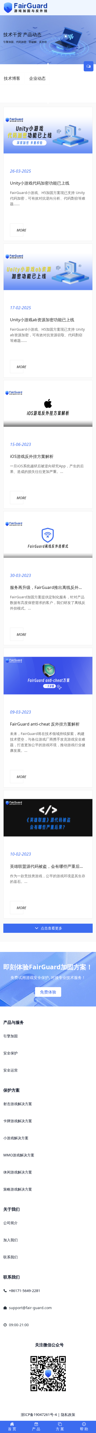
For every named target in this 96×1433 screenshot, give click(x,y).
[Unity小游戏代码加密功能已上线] (48, 134)
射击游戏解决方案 (17, 1103)
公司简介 (10, 1222)
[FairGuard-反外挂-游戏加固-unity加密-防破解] (26, 7)
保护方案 (11, 1090)
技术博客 (12, 78)
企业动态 (37, 78)
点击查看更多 (51, 928)
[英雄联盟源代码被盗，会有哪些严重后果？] (48, 818)
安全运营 (10, 1070)
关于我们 (11, 1209)
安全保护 (10, 1053)
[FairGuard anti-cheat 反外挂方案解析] (48, 675)
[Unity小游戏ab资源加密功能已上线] (48, 271)
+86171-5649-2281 (24, 1290)
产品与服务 (13, 1022)
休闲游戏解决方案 (17, 1172)
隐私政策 (68, 1414)
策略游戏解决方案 (17, 1189)
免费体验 (48, 992)
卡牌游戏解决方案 (17, 1120)
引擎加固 (10, 1036)
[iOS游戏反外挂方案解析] (48, 408)
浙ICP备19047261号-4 (39, 1414)
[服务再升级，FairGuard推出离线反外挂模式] (48, 539)
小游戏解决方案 (15, 1137)
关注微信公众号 (49, 1345)
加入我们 (10, 1239)
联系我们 (10, 1257)
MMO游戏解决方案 (18, 1155)
